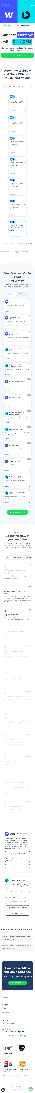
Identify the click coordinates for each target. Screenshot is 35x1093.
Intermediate (17, 557)
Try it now (17, 55)
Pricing (4, 1008)
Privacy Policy (18, 1086)
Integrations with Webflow (18, 853)
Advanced (28, 557)
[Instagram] (17, 1090)
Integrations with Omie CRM (18, 901)
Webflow (10, 25)
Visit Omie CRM (17, 913)
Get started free (18, 983)
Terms (24, 1086)
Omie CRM (16, 25)
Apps (5, 25)
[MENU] (33, 6)
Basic (7, 557)
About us (5, 1016)
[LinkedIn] (20, 1090)
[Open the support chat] (3, 1090)
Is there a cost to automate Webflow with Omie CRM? (17, 947)
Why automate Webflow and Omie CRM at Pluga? (16, 938)
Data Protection (8, 1024)
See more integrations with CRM (17, 907)
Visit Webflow (17, 866)
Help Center (6, 1020)
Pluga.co (5, 5)
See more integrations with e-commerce (15, 859)
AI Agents (5, 1005)
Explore (7, 661)
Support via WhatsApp (18, 1036)
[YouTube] (14, 1090)
